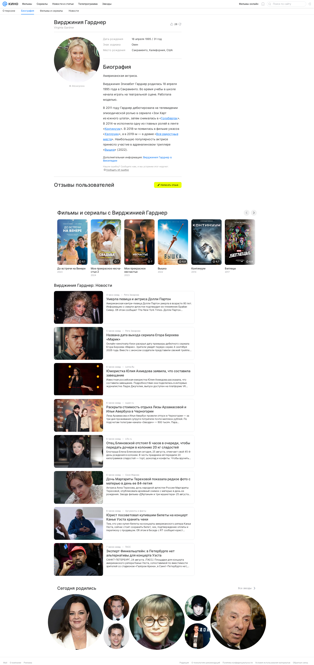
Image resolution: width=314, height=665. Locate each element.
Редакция (184, 662)
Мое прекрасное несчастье (135, 270)
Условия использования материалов (272, 662)
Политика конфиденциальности (238, 662)
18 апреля (138, 39)
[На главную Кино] (12, 4)
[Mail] (5, 4)
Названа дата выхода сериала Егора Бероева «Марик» (142, 337)
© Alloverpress (77, 86)
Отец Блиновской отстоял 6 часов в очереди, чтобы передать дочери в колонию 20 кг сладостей (148, 445)
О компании (15, 662)
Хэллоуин (112, 134)
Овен (135, 44)
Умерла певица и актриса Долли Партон (138, 299)
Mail (5, 662)
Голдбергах (169, 118)
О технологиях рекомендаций (206, 662)
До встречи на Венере (71, 268)
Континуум (113, 128)
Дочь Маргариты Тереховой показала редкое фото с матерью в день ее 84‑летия (148, 481)
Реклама (28, 662)
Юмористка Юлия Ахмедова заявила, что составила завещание (148, 373)
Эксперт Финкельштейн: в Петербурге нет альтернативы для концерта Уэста (140, 553)
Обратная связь (300, 662)
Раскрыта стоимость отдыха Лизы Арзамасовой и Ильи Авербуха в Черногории (146, 409)
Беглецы (230, 268)
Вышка (110, 149)
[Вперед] (254, 213)
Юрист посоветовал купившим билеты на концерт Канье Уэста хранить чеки (147, 517)
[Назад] (247, 213)
